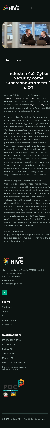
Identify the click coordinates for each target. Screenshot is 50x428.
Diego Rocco (31, 98)
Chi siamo (7, 307)
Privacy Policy (9, 280)
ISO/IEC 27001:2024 (11, 340)
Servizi (5, 311)
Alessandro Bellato (13, 98)
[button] (34, 8)
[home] (10, 8)
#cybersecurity (37, 105)
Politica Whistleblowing (14, 362)
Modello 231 (8, 358)
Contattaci (7, 325)
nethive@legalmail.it (12, 283)
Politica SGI (7, 349)
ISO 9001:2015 (8, 345)
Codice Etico (8, 354)
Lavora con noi (9, 320)
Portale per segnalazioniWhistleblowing (14, 368)
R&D (4, 316)
